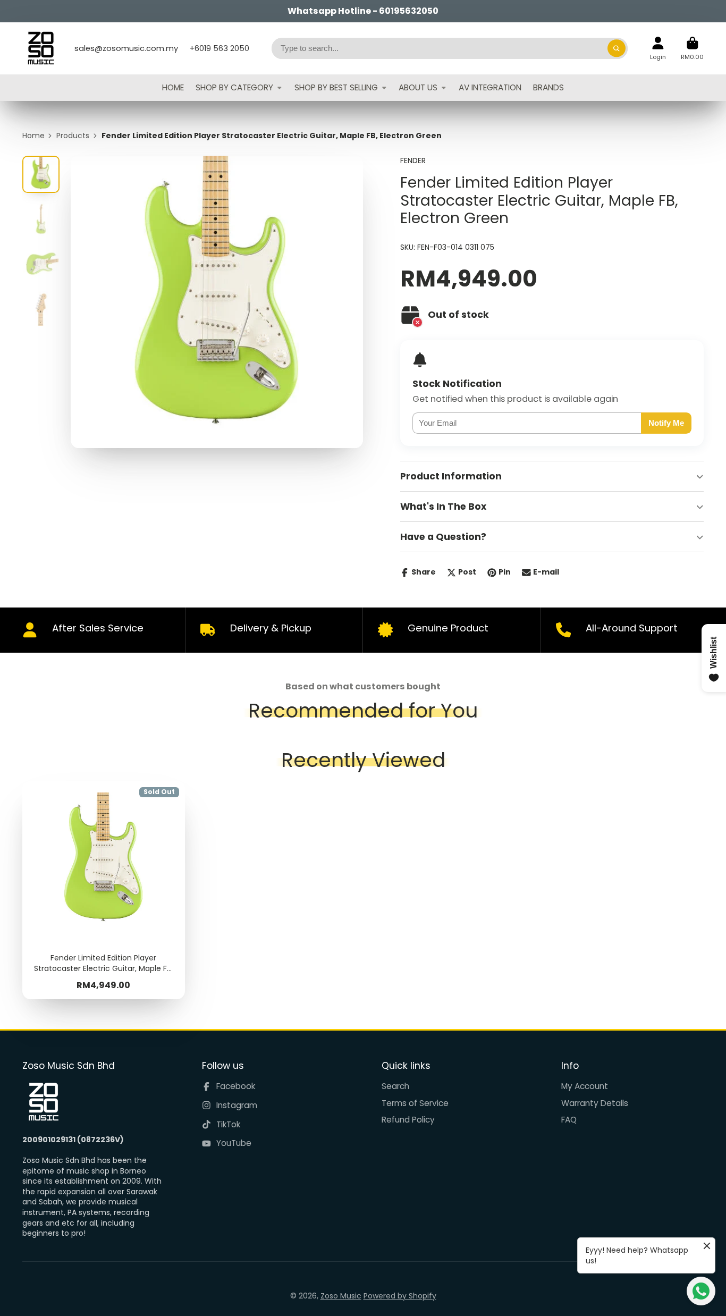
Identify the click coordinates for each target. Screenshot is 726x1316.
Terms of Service (415, 1103)
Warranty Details (594, 1103)
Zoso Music (340, 1295)
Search (395, 1086)
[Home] (41, 48)
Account (658, 48)
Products (72, 136)
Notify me (666, 422)
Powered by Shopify (400, 1295)
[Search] (616, 48)
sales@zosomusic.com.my (126, 48)
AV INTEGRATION (490, 87)
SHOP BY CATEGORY (234, 87)
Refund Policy (408, 1119)
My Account (584, 1086)
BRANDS (548, 87)
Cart (692, 48)
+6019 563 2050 (219, 48)
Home (33, 136)
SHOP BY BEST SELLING (336, 87)
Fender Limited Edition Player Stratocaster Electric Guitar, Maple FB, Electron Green (103, 890)
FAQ (569, 1119)
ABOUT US (418, 87)
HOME (173, 87)
